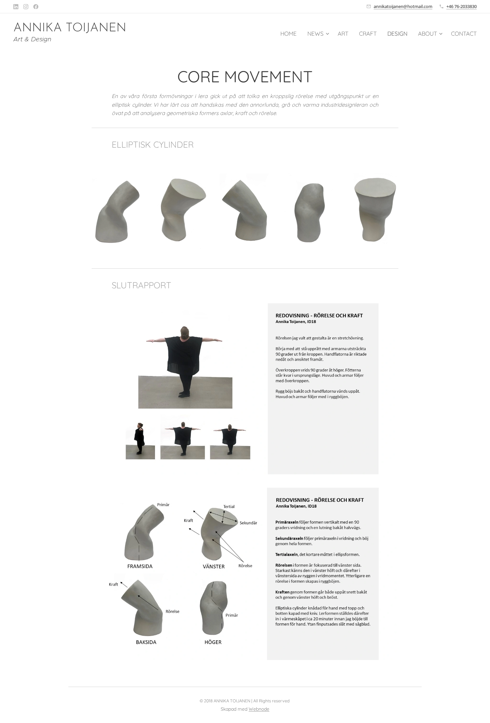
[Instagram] (26, 6)
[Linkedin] (16, 6)
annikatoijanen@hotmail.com (403, 6)
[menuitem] (290, 33)
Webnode (259, 709)
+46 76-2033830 (461, 6)
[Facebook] (36, 6)
